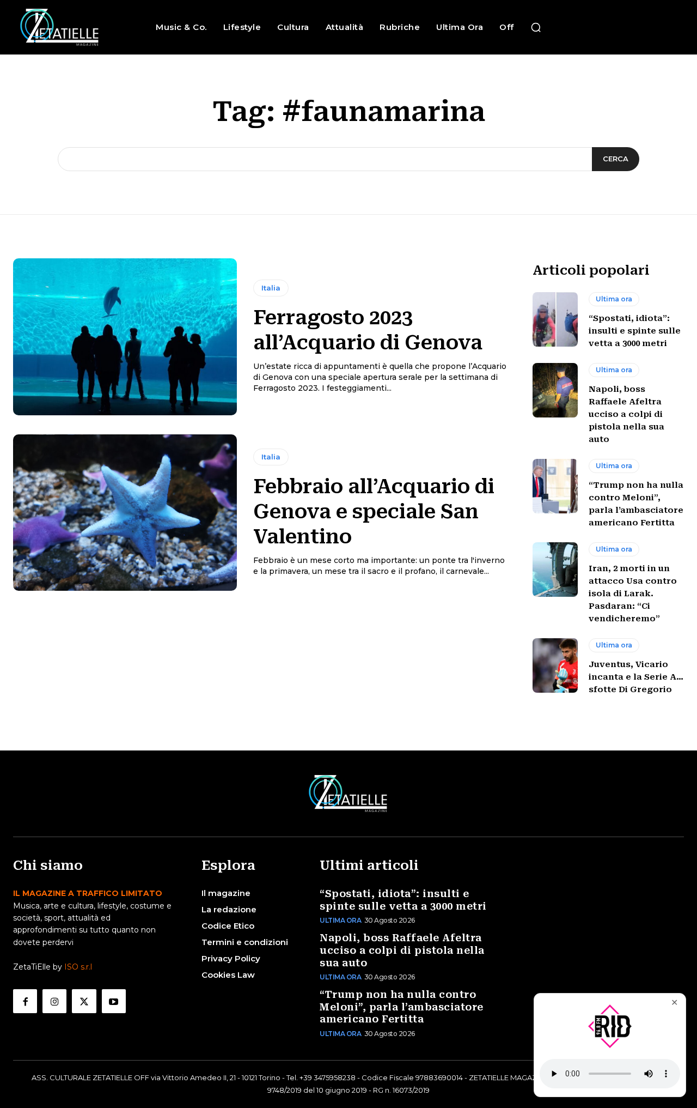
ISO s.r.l (78, 967)
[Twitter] (84, 1001)
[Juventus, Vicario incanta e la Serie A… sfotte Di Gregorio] (555, 665)
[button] (536, 27)
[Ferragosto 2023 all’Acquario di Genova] (125, 336)
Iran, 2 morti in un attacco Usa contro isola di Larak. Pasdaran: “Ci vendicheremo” (633, 593)
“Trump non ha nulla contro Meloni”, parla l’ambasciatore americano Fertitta (402, 1007)
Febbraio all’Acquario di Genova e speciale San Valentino (373, 511)
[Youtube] (114, 1001)
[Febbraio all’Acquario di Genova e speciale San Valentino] (125, 512)
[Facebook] (25, 1001)
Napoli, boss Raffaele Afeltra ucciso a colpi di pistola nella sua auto (626, 414)
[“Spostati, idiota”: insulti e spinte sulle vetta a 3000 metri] (555, 319)
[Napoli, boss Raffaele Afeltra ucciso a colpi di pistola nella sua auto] (555, 390)
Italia (270, 287)
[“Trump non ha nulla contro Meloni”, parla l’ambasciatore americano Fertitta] (555, 486)
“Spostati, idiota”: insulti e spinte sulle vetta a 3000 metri (635, 330)
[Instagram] (54, 1001)
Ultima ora (614, 299)
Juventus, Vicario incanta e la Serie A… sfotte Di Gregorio (636, 676)
